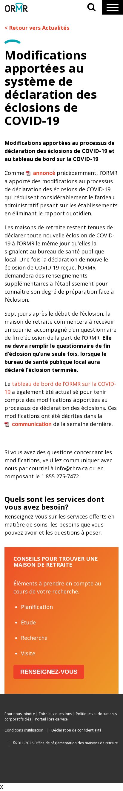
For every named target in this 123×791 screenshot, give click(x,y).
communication (32, 424)
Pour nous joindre (19, 713)
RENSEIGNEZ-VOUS (48, 671)
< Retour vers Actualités (36, 27)
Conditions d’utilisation (23, 730)
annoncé (44, 173)
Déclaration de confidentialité (76, 730)
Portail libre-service (51, 719)
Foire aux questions (55, 713)
